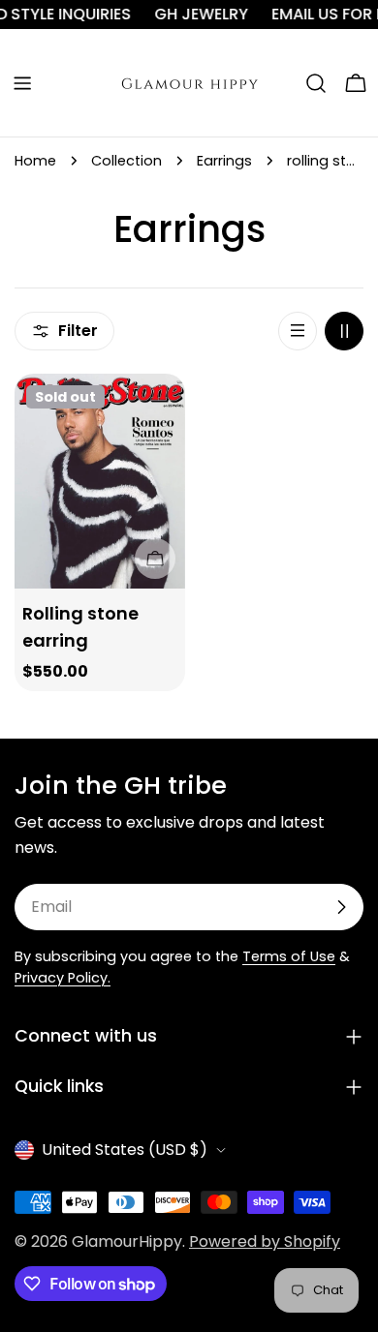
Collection (126, 160)
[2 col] (344, 331)
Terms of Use (288, 956)
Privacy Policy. (62, 977)
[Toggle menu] (22, 83)
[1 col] (297, 331)
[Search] (316, 83)
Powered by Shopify (264, 1241)
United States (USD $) (124, 1149)
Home (35, 160)
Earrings (224, 160)
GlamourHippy (127, 1241)
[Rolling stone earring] (100, 481)
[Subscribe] (341, 907)
